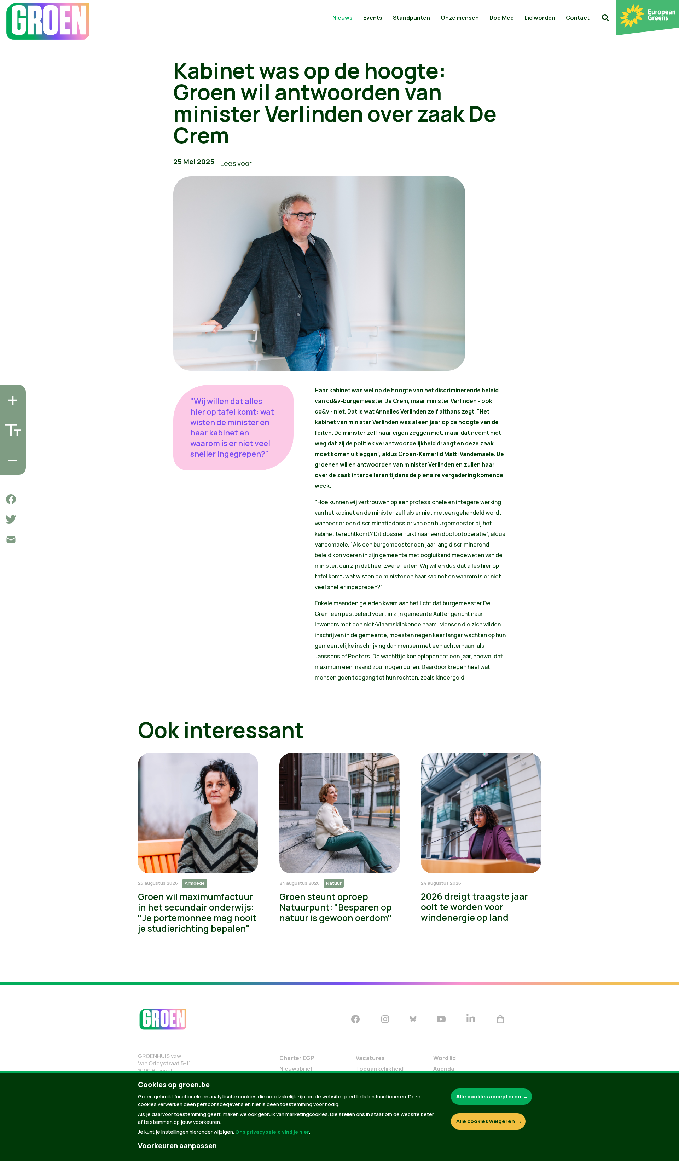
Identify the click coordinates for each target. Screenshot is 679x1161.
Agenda (443, 1069)
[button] (605, 18)
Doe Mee (501, 18)
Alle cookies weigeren (485, 1121)
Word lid (444, 1058)
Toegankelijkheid (380, 1069)
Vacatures (370, 1058)
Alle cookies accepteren (488, 1096)
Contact (578, 18)
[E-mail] (11, 539)
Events (372, 18)
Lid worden (539, 18)
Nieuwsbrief (296, 1069)
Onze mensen (460, 18)
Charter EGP (296, 1058)
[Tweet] (11, 519)
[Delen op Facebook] (11, 499)
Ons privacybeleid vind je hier (272, 1131)
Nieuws (342, 18)
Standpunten (411, 18)
